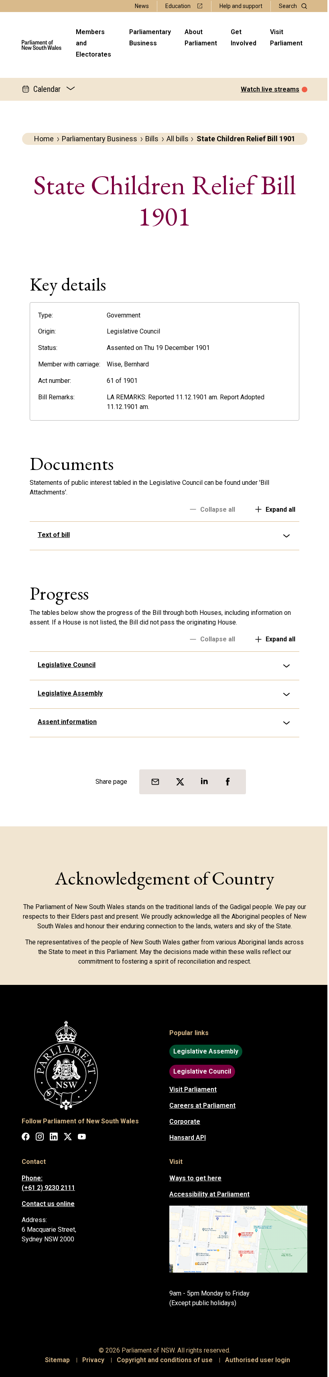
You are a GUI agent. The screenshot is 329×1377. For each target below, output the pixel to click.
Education (178, 6)
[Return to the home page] (41, 45)
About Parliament (201, 37)
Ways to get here (193, 1178)
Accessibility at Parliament (207, 1194)
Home (44, 138)
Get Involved (243, 37)
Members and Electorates (93, 43)
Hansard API (185, 1137)
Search (288, 6)
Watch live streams (270, 89)
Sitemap (54, 1360)
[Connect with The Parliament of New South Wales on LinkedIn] (51, 1138)
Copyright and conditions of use (162, 1360)
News (142, 6)
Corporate (182, 1121)
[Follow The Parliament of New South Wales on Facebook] (23, 1138)
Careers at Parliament (200, 1105)
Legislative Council (64, 665)
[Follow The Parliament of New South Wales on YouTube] (79, 1138)
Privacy (90, 1360)
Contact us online (45, 1204)
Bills (151, 138)
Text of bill (51, 535)
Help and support (240, 6)
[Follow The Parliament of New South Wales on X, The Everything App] (65, 1138)
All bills (178, 138)
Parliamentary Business (150, 37)
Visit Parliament (286, 37)
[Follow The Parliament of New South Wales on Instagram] (37, 1138)
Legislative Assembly (67, 693)
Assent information (64, 722)
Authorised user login (254, 1360)
